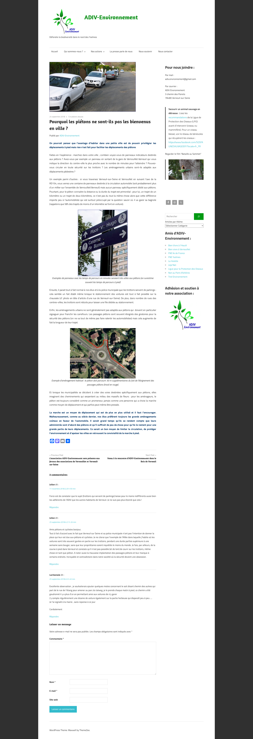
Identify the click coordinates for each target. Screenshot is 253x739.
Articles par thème (174, 221)
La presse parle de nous (121, 51)
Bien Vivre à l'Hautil (177, 245)
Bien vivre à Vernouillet (179, 249)
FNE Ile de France (176, 253)
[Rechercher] (199, 216)
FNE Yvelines (174, 257)
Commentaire (56, 638)
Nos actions (96, 51)
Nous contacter (165, 51)
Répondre (54, 507)
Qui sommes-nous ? (73, 51)
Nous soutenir (145, 51)
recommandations (178, 117)
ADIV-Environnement (111, 17)
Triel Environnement (177, 276)
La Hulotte (173, 261)
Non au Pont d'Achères (179, 272)
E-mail (53, 691)
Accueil (54, 51)
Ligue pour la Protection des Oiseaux (185, 269)
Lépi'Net (172, 265)
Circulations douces (75, 116)
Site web (53, 699)
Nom (52, 682)
